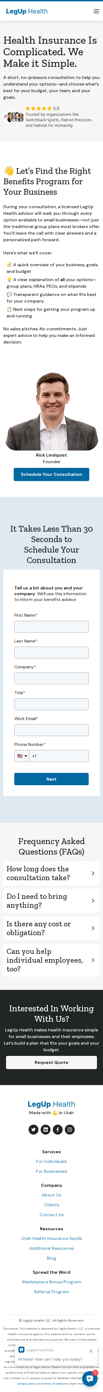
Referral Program (51, 1292)
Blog (51, 1258)
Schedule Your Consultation (51, 474)
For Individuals (51, 1161)
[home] (25, 11)
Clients (51, 1205)
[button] (96, 11)
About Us (51, 1195)
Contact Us (52, 1215)
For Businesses (51, 1171)
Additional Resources (51, 1248)
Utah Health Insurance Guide (51, 1238)
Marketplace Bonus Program (51, 1282)
